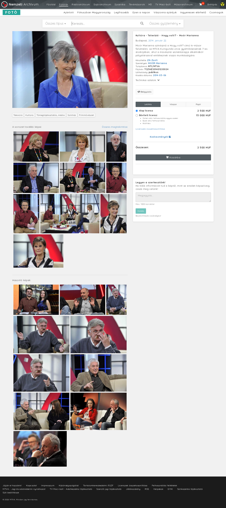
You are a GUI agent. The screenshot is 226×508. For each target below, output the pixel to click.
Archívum (23, 4)
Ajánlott (69, 12)
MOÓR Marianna (157, 63)
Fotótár (63, 4)
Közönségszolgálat (69, 485)
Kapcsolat (31, 485)
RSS (147, 489)
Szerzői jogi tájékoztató (108, 489)
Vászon (173, 104)
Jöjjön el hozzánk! (12, 485)
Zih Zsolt (152, 60)
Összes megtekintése (114, 126)
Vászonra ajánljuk (165, 12)
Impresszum (47, 485)
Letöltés (148, 104)
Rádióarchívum (81, 4)
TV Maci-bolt (163, 4)
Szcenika (120, 4)
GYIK (170, 489)
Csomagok (216, 12)
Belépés (212, 4)
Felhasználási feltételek (164, 485)
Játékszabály (133, 489)
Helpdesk (158, 489)
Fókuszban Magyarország (94, 12)
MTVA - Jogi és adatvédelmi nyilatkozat (24, 489)
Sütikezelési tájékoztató (190, 489)
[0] (200, 4)
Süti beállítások (11, 492)
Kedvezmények (159, 136)
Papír (198, 104)
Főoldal (51, 4)
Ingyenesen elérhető (193, 12)
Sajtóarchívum (102, 4)
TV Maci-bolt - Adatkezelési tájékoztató (71, 489)
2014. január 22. (157, 40)
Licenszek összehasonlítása (150, 129)
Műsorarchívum (183, 4)
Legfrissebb (121, 12)
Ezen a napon (141, 12)
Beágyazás (145, 91)
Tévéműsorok (137, 4)
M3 (150, 4)
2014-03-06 (159, 75)
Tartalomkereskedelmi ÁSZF (98, 485)
